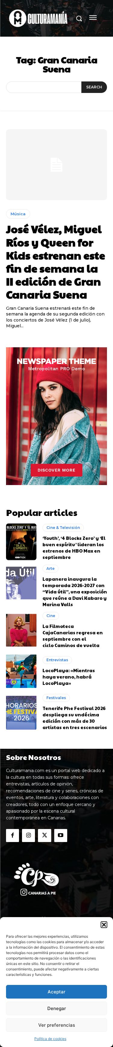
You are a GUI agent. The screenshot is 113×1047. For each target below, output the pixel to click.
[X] (44, 835)
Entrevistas (57, 660)
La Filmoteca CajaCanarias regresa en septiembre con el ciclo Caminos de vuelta (72, 635)
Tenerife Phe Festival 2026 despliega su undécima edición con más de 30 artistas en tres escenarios (74, 717)
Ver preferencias (56, 1025)
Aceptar (56, 992)
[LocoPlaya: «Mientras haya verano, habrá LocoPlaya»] (21, 671)
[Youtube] (60, 835)
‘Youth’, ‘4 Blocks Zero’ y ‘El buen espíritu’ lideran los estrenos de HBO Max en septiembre (73, 547)
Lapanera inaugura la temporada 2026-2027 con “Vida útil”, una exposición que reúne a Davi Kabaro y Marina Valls (74, 591)
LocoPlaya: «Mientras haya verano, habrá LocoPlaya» (68, 676)
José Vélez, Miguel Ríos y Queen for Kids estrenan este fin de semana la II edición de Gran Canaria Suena (55, 261)
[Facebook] (12, 835)
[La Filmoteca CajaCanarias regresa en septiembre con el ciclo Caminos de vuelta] (21, 630)
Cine (50, 615)
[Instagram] (28, 835)
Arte (50, 568)
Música (18, 213)
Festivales (56, 697)
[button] (104, 925)
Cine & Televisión (63, 527)
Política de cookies (50, 1038)
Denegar (56, 1008)
